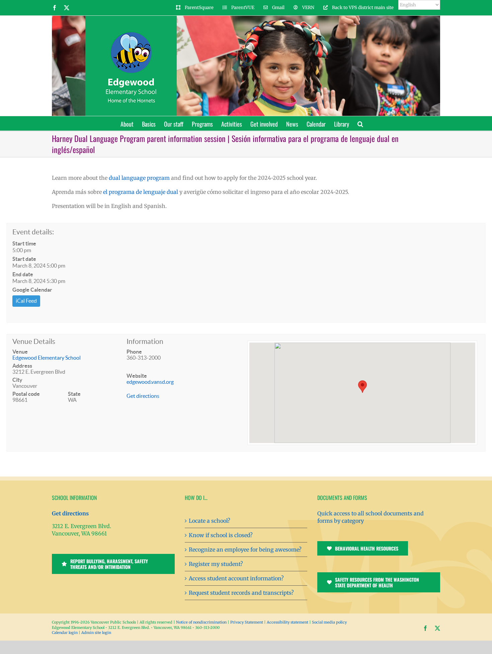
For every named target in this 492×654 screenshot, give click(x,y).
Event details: (33, 232)
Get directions (143, 396)
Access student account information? (236, 578)
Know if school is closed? (221, 535)
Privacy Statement (246, 622)
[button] (360, 123)
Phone (134, 352)
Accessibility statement (287, 622)
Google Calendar (32, 290)
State (74, 394)
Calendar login (65, 632)
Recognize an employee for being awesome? (245, 549)
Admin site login (96, 632)
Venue (20, 352)
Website (137, 376)
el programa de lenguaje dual (140, 192)
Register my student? (216, 564)
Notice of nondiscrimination (201, 622)
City (17, 380)
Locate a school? (209, 520)
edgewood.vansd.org (150, 382)
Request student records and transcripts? (241, 592)
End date (22, 274)
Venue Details (33, 341)
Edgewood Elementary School (46, 358)
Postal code (26, 394)
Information (145, 341)
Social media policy (329, 622)
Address (22, 366)
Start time (24, 243)
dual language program (139, 177)
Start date (24, 259)
